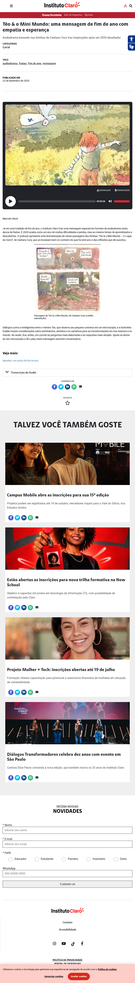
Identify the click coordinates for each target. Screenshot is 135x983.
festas (22, 63)
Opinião (89, 15)
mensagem (49, 63)
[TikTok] (73, 944)
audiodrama (10, 63)
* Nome (7, 825)
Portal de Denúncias (67, 964)
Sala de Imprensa (73, 15)
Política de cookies (107, 969)
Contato (67, 922)
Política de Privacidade (67, 960)
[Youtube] (63, 944)
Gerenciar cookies (53, 976)
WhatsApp (9, 868)
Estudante (47, 859)
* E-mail (7, 839)
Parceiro (73, 859)
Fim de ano (34, 63)
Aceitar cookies (79, 976)
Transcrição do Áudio (23, 372)
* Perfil (7, 853)
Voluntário (98, 859)
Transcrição (123, 190)
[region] (67, 973)
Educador (20, 859)
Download (105, 190)
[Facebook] (82, 944)
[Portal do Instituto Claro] (62, 6)
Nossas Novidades (52, 15)
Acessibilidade (67, 929)
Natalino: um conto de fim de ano (20, 360)
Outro (123, 859)
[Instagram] (54, 944)
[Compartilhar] (54, 387)
